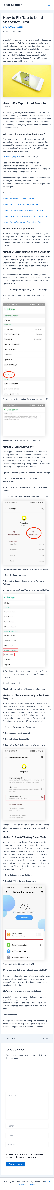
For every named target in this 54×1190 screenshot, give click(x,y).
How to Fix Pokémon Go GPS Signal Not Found (23, 222)
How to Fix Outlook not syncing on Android (21, 204)
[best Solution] (13, 5)
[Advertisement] (27, 1076)
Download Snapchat (12, 157)
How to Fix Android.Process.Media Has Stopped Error (26, 216)
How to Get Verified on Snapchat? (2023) (20, 198)
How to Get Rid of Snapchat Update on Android (23, 210)
